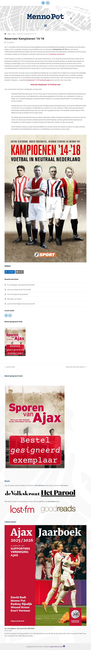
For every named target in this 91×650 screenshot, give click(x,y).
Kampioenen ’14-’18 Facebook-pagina (38, 80)
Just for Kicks (10, 367)
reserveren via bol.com (56, 54)
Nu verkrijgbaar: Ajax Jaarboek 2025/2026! (21, 285)
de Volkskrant (39, 485)
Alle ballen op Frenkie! (14, 299)
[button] (45, 26)
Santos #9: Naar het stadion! (75, 367)
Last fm (41, 501)
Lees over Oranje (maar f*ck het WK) (19, 289)
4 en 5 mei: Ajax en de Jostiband (17, 294)
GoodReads (51, 501)
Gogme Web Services (56, 647)
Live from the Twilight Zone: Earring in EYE (21, 304)
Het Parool (64, 485)
